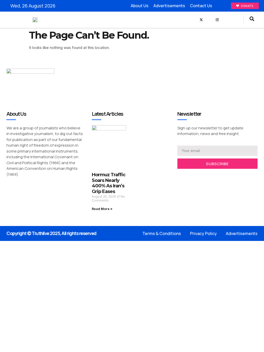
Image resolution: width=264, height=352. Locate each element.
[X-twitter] (201, 19)
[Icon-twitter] (187, 175)
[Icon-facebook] (193, 19)
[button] (185, 19)
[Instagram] (217, 19)
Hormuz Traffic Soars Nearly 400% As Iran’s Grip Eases (108, 183)
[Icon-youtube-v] (209, 19)
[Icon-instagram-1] (195, 175)
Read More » (102, 209)
